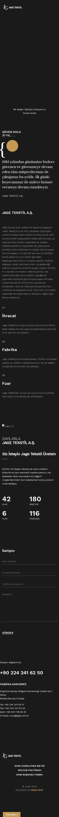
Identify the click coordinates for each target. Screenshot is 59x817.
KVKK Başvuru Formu (29, 774)
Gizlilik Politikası (29, 770)
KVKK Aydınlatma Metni (30, 765)
